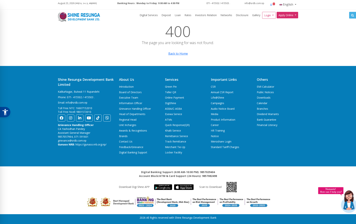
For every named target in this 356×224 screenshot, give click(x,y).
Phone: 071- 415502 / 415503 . (76, 97)
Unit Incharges (127, 125)
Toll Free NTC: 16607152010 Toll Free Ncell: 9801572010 (75, 110)
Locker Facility (173, 152)
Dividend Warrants (268, 114)
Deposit (166, 15)
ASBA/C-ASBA (173, 108)
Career (215, 125)
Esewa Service (173, 114)
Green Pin (171, 86)
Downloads (264, 97)
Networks (226, 15)
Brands (123, 136)
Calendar (262, 103)
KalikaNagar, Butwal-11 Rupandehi (78, 91)
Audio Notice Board (223, 108)
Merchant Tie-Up (175, 147)
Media (214, 114)
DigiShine (170, 103)
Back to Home (178, 54)
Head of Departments (132, 114)
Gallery (256, 15)
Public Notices (265, 92)
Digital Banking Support (133, 152)
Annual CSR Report (222, 92)
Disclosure (242, 15)
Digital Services (149, 15)
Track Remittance (175, 141)
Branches (262, 108)
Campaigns (217, 103)
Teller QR (170, 92)
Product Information (223, 119)
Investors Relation (206, 15)
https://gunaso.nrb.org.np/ (90, 144)
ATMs (168, 119)
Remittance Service (176, 136)
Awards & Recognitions (133, 130)
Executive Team (128, 97)
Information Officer (130, 103)
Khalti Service (173, 130)
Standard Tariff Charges (225, 147)
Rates (187, 15)
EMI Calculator (265, 86)
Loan (178, 15)
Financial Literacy (267, 125)
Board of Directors (130, 92)
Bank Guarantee (266, 119)
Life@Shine (217, 97)
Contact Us (125, 141)
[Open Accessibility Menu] (5, 112)
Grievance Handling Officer (135, 108)
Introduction (126, 86)
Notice (215, 136)
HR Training (218, 130)
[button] (272, 5)
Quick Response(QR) (177, 125)
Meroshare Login (221, 141)
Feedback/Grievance (131, 147)
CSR (213, 86)
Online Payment (174, 97)
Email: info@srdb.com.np (72, 102)
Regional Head (127, 119)
